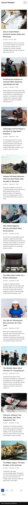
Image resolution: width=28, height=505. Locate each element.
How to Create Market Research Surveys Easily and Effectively (14, 34)
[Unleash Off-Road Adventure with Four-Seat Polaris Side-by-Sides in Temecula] (14, 164)
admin (6, 39)
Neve (2, 503)
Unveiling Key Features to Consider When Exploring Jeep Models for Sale (12, 82)
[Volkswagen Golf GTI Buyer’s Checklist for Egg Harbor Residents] (14, 116)
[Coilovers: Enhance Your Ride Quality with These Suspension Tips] (14, 402)
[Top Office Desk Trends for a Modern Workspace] (14, 263)
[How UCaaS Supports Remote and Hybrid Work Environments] (14, 213)
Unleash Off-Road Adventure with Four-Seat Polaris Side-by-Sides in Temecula (13, 179)
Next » (4, 494)
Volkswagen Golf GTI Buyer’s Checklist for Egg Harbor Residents (14, 131)
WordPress (14, 503)
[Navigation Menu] (25, 2)
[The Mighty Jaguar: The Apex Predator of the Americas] (14, 450)
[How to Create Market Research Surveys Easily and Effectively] (14, 19)
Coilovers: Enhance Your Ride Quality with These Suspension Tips (12, 417)
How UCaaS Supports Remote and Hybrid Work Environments (12, 228)
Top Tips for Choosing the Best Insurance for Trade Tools (12, 323)
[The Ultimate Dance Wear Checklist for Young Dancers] (14, 355)
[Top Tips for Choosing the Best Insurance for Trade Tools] (14, 308)
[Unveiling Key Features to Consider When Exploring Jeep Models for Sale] (14, 67)
